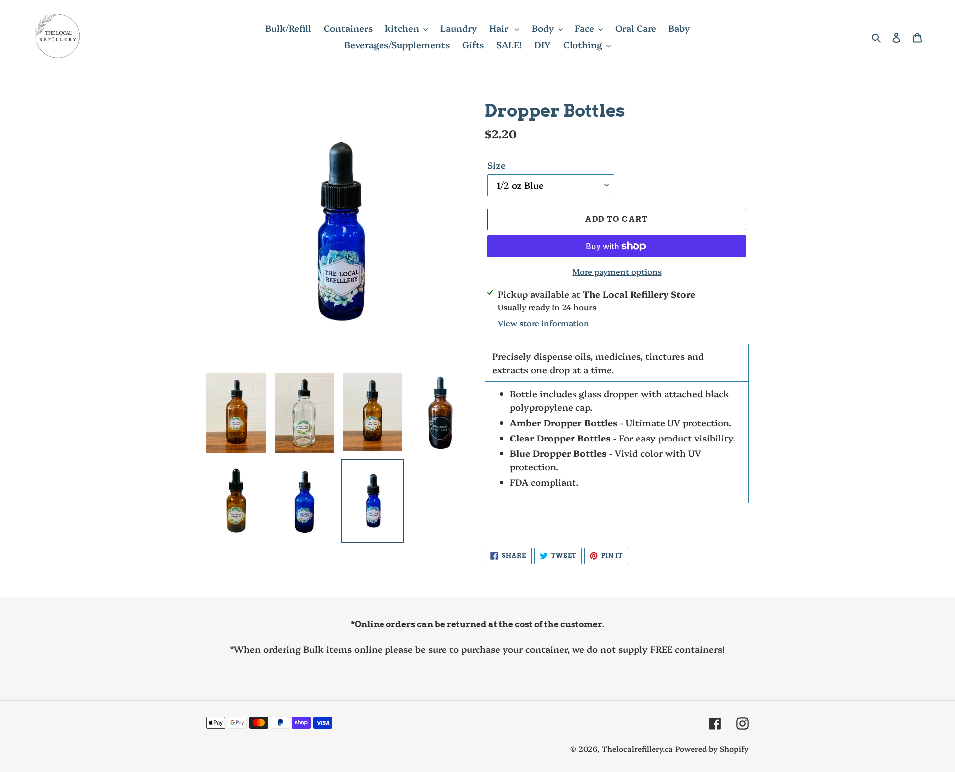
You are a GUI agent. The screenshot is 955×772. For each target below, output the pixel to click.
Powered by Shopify (712, 748)
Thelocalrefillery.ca (637, 748)
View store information (543, 322)
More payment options (617, 271)
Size (496, 165)
